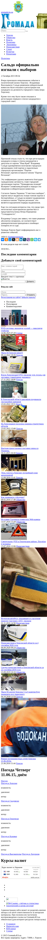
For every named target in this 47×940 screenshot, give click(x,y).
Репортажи (11, 54)
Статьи (19, 333)
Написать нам (12, 926)
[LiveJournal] (24, 239)
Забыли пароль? (28, 297)
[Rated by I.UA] (12, 901)
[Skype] (35, 239)
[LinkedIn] (20, 239)
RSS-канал (11, 929)
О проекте (10, 924)
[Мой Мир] (9, 239)
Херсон (9, 35)
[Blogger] (17, 239)
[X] (13, 239)
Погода (4, 781)
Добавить (30, 282)
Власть (9, 40)
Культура (10, 52)
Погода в (9, 783)
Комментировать (15, 237)
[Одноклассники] (6, 239)
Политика (10, 42)
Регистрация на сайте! (11, 297)
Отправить (31, 295)
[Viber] (28, 239)
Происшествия (12, 47)
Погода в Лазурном (30, 854)
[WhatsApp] (31, 239)
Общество (10, 37)
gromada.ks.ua (7, 12)
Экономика (11, 44)
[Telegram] (39, 239)
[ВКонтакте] (2, 239)
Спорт (9, 49)
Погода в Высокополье (11, 854)
